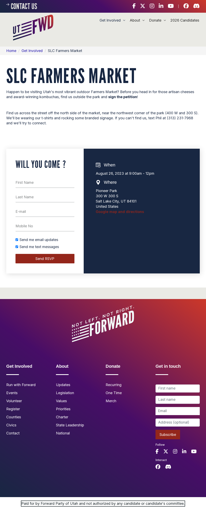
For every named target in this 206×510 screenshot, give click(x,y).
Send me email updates (39, 240)
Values (61, 401)
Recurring (114, 385)
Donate (155, 20)
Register (13, 409)
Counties (13, 417)
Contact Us (24, 6)
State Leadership (70, 425)
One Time (114, 393)
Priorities (63, 409)
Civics (11, 425)
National (63, 433)
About (135, 20)
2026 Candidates (184, 20)
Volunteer (14, 401)
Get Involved (111, 20)
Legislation (65, 393)
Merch (111, 401)
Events (12, 393)
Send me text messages (39, 247)
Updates (63, 385)
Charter (62, 417)
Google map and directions (120, 212)
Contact (13, 433)
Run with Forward (21, 385)
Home (11, 51)
